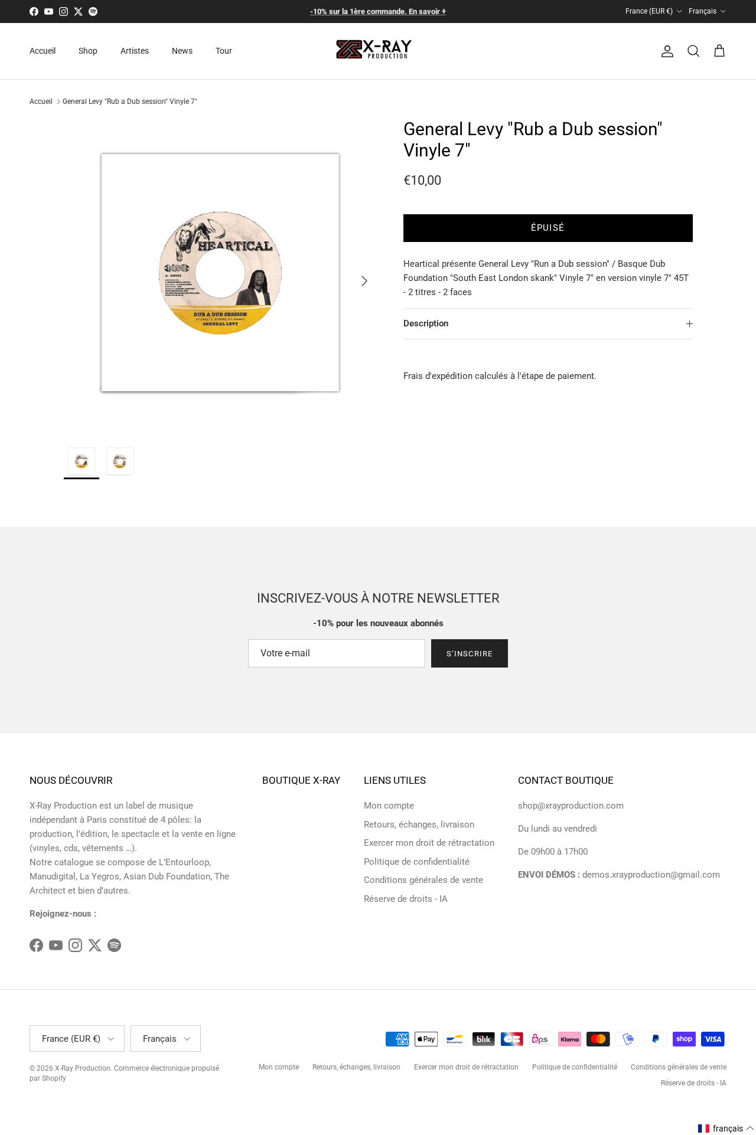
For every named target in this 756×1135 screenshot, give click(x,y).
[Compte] (665, 51)
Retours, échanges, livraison (419, 824)
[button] (726, 1128)
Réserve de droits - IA (406, 899)
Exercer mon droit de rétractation (429, 843)
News (182, 50)
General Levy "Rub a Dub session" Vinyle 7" (130, 101)
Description (425, 323)
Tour (224, 50)
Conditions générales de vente (423, 880)
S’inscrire (469, 653)
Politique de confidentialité (417, 861)
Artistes (134, 50)
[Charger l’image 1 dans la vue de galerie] (220, 275)
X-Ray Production (82, 1068)
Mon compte (389, 805)
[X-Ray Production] (378, 51)
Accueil (43, 50)
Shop (88, 50)
